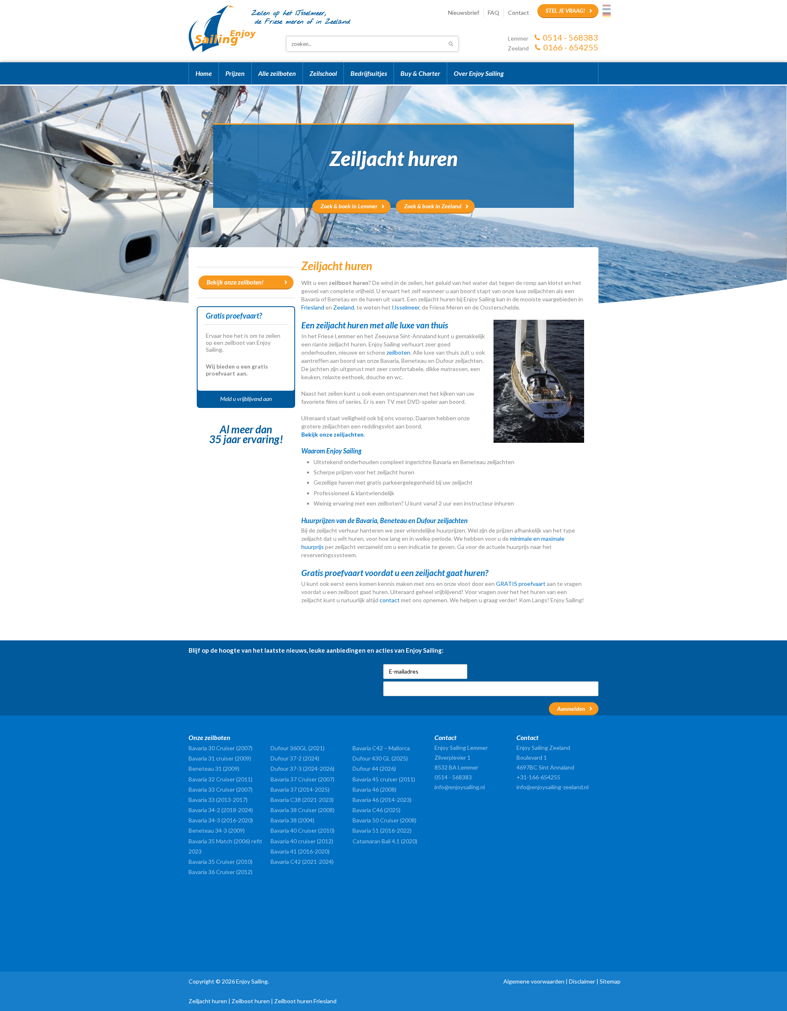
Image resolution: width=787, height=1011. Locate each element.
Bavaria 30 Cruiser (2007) (220, 748)
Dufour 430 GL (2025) (380, 758)
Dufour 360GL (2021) (298, 748)
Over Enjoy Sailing (479, 73)
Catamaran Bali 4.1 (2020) (385, 841)
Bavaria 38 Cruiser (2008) (302, 809)
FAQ (493, 12)
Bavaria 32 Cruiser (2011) (220, 779)
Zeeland (343, 307)
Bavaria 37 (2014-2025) (300, 789)
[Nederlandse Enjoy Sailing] (607, 7)
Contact (518, 12)
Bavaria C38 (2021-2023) (302, 799)
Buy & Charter (420, 73)
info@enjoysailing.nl (459, 786)
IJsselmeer (405, 307)
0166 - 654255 (570, 47)
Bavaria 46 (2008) (374, 789)
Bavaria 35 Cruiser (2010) (220, 861)
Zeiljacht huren (208, 1000)
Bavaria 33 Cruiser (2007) (220, 789)
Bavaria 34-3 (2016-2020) (221, 820)
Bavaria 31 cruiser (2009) (220, 758)
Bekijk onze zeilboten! (235, 282)
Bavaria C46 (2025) (376, 809)
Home (204, 73)
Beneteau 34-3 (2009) (217, 830)
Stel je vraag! (565, 10)
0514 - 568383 (570, 37)
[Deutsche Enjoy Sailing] (607, 14)
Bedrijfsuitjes (368, 73)
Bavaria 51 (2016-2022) (382, 830)
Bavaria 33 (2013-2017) (218, 799)
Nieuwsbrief (463, 12)
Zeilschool (323, 73)
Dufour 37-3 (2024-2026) (302, 768)
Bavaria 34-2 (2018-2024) (221, 809)
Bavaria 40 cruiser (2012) (302, 841)
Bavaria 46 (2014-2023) (382, 799)
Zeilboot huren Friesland (305, 1000)
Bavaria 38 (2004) (292, 820)
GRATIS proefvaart (521, 583)
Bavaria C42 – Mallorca (381, 748)
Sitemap (610, 981)
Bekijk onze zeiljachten (332, 434)
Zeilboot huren (251, 1000)
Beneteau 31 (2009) (214, 768)
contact (390, 600)
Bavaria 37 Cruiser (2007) (302, 779)
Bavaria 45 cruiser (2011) (384, 779)
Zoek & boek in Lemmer (349, 206)
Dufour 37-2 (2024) (295, 758)
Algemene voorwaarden (533, 981)
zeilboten (398, 352)
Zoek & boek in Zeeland (433, 206)
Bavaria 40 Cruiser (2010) (302, 830)
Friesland (312, 307)
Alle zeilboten (277, 73)
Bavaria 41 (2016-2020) (300, 851)
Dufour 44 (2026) (374, 768)
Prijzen (235, 73)
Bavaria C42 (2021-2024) (302, 861)
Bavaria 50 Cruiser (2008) (384, 820)
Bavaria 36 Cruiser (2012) (220, 871)
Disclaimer (582, 981)
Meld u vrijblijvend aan (246, 398)
